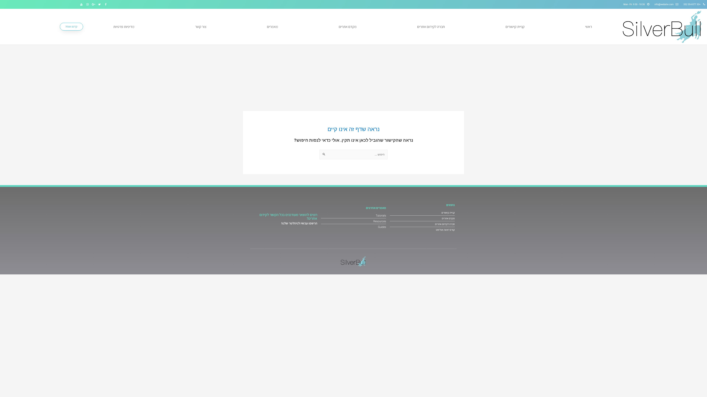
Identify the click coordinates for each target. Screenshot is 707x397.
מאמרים (272, 26)
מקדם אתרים (348, 26)
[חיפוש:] (353, 154)
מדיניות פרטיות (123, 26)
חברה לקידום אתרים (431, 26)
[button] (71, 27)
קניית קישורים (515, 26)
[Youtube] (81, 4)
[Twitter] (99, 4)
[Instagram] (87, 4)
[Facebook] (105, 4)
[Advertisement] (353, 72)
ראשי (588, 26)
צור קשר (200, 26)
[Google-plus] (93, 4)
